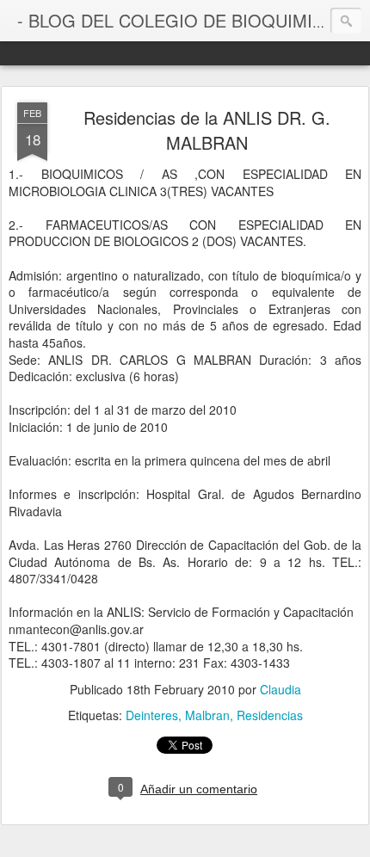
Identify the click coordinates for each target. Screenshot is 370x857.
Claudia (280, 689)
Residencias (270, 715)
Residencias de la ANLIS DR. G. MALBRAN (206, 130)
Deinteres (152, 715)
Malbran (207, 715)
